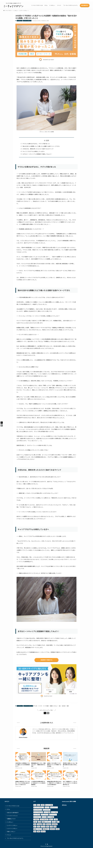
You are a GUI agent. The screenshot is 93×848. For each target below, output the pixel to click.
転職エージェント (37, 829)
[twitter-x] (87, 1)
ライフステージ (37, 817)
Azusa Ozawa (23, 737)
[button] (45, 713)
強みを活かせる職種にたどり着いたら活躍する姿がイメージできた (41, 146)
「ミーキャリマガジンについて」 (15, 838)
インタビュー (19, 20)
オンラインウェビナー (38, 807)
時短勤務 (48, 824)
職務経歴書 (54, 824)
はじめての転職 (49, 805)
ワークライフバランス (12, 815)
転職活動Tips (46, 829)
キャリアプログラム (38, 812)
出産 (39, 822)
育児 (38, 826)
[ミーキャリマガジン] (13, 5)
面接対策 (43, 831)
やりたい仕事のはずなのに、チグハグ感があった (36, 143)
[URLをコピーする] (48, 713)
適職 (38, 831)
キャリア (47, 807)
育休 (35, 826)
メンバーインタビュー (12, 828)
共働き (35, 822)
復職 (35, 824)
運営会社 (64, 805)
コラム (8, 809)
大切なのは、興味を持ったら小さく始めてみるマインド (38, 149)
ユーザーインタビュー (27, 20)
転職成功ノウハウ (11, 818)
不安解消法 (36, 819)
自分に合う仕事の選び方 (12, 812)
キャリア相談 (47, 812)
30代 (36, 705)
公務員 (55, 819)
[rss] (89, 1)
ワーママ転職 (45, 705)
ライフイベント (53, 814)
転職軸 (57, 829)
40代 (39, 805)
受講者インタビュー (54, 705)
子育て (53, 822)
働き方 (51, 819)
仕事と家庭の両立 (44, 819)
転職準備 (52, 829)
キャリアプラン (46, 810)
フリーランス (37, 814)
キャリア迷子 (54, 812)
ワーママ (40, 705)
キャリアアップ (54, 807)
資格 (48, 826)
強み (60, 705)
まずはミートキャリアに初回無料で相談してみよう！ (37, 154)
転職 (68, 705)
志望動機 (39, 824)
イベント (8, 835)
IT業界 (42, 805)
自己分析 (63, 705)
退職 (35, 831)
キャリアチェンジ (37, 810)
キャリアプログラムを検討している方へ (34, 151)
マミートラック (44, 814)
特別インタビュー (11, 831)
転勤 (51, 826)
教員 (44, 824)
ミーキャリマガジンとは (12, 806)
